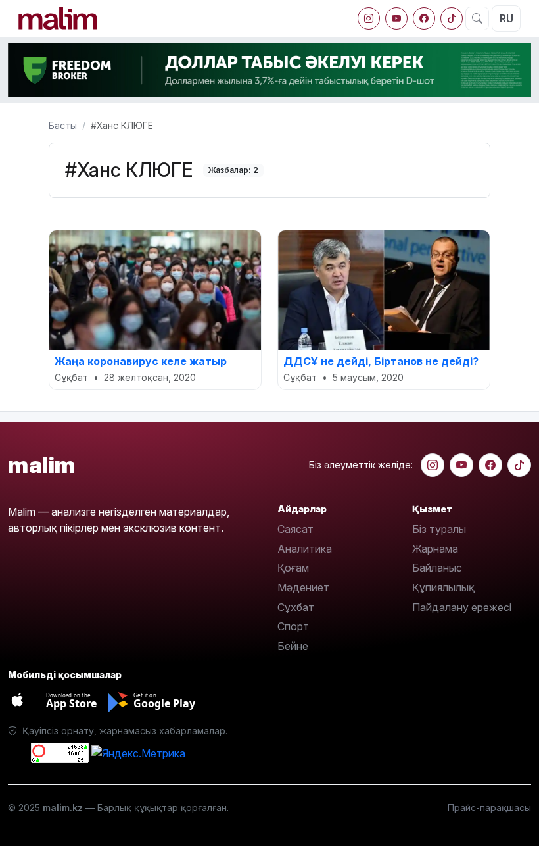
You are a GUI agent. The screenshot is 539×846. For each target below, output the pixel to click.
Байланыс (437, 567)
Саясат (295, 528)
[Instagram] (369, 18)
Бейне (292, 646)
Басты (63, 125)
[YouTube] (396, 18)
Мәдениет (303, 587)
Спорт (293, 626)
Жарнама (435, 548)
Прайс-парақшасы (489, 807)
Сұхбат (295, 607)
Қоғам (293, 567)
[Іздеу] (477, 18)
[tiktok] (451, 18)
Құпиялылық (443, 587)
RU (506, 18)
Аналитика (304, 548)
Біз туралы (439, 528)
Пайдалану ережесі (461, 607)
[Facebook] (424, 18)
